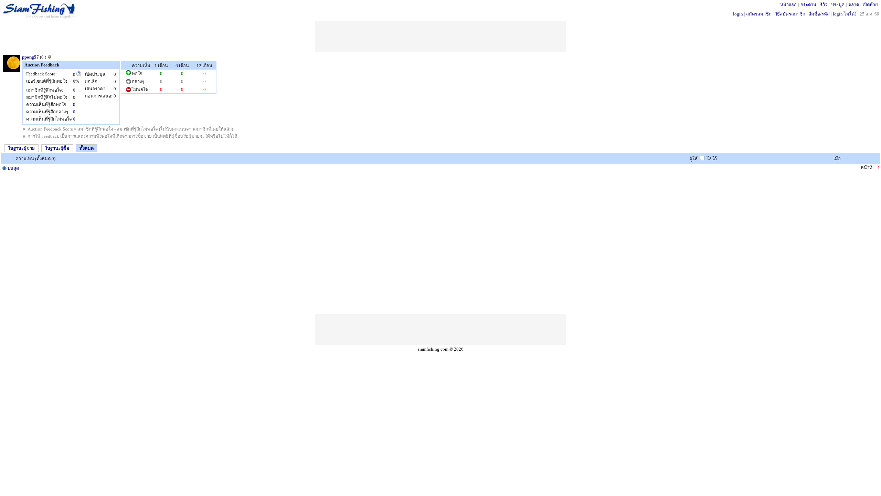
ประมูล (838, 4)
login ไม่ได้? (845, 14)
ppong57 (30, 57)
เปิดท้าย (870, 4)
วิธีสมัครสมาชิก (790, 14)
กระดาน (808, 4)
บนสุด (13, 168)
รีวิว (823, 4)
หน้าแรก (788, 4)
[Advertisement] (440, 36)
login (738, 14)
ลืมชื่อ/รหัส (819, 14)
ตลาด (853, 4)
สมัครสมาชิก (759, 14)
